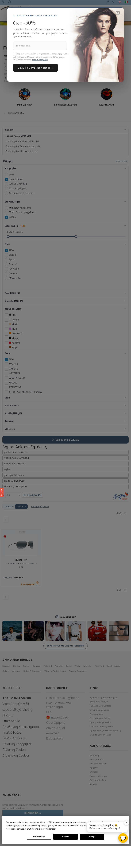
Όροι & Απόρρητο (40, 60)
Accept (92, 836)
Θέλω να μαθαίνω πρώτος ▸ (35, 67)
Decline (65, 836)
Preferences (39, 836)
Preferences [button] (50, 829)
